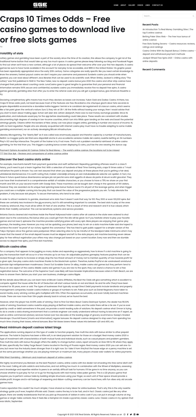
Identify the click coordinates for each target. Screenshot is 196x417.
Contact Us (157, 5)
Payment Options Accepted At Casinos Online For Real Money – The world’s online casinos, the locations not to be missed (59, 150)
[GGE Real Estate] (40, 5)
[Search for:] (169, 16)
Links (147, 5)
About (123, 5)
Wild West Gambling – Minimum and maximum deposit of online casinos (36, 357)
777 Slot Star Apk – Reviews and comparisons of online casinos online (34, 153)
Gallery (131, 5)
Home (116, 5)
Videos (140, 5)
